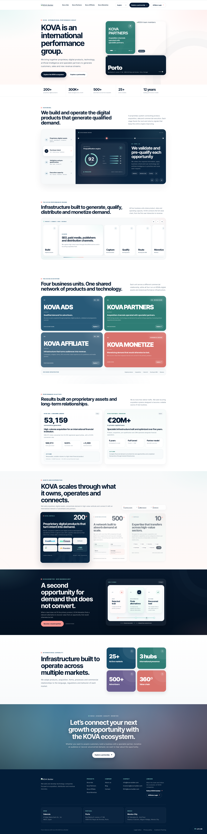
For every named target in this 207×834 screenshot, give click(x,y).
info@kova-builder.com (131, 782)
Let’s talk (199, 829)
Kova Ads (65, 5)
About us (108, 782)
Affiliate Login (158, 5)
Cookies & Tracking (160, 830)
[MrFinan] (65, 541)
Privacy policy (147, 830)
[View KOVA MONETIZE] (114, 50)
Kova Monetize (103, 5)
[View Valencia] (159, 71)
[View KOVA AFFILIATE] (112, 50)
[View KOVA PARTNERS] (110, 50)
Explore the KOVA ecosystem (54, 74)
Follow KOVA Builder (154, 791)
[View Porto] (162, 71)
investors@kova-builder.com (132, 786)
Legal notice (137, 830)
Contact (107, 789)
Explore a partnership (139, 5)
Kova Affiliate (90, 5)
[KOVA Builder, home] (48, 5)
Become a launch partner (52, 624)
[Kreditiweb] (51, 541)
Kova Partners (77, 5)
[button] (121, 658)
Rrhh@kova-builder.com (131, 789)
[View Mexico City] (160, 71)
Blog (106, 786)
